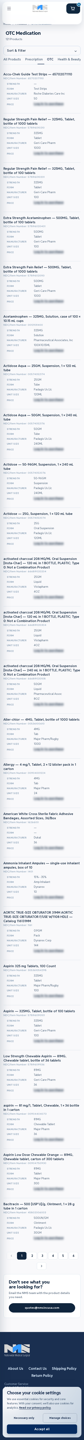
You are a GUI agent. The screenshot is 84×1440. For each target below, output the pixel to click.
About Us (15, 1369)
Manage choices (60, 1418)
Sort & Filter (16, 51)
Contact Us (37, 1369)
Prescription (34, 59)
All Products (12, 59)
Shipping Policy (64, 1369)
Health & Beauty (69, 59)
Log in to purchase (49, 104)
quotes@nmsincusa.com (42, 1308)
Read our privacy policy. (35, 1407)
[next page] (41, 1266)
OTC (50, 59)
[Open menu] (9, 8)
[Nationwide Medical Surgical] (40, 8)
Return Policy (42, 1376)
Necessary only (24, 1418)
